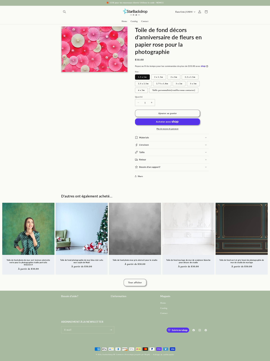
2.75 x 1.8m (162, 83)
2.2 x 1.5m (190, 76)
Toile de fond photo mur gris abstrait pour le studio (135, 260)
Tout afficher (135, 282)
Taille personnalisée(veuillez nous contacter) (173, 90)
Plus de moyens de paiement (167, 128)
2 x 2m (174, 76)
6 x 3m (141, 90)
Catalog (163, 308)
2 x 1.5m (158, 76)
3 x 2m (179, 83)
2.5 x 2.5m (143, 83)
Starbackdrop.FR (109, 354)
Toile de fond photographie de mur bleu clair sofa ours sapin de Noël (81, 261)
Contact (163, 313)
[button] (64, 12)
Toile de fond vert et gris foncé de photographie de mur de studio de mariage (241, 261)
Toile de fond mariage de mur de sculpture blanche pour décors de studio (188, 261)
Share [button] (140, 176)
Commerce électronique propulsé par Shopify (133, 354)
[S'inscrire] (111, 329)
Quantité (139, 96)
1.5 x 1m (142, 76)
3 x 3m (193, 83)
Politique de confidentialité (163, 354)
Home (163, 302)
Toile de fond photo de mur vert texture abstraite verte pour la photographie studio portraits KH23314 (28, 262)
